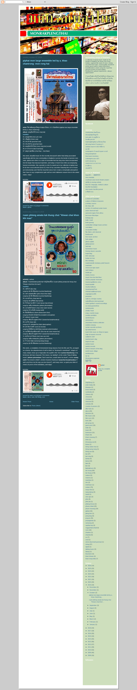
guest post (88, 425)
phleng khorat (89, 504)
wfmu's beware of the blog (93, 348)
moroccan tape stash (92, 267)
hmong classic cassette (93, 251)
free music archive (91, 237)
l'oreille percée (90, 139)
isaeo (87, 430)
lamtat (87, 458)
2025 (89, 568)
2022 (89, 576)
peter (102, 365)
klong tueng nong (91, 449)
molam (87, 487)
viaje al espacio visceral (93, 334)
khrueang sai (89, 442)
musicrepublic (89, 284)
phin (86, 499)
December (93, 587)
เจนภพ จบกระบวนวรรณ (93, 163)
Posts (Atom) (36, 405)
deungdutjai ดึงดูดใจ (91, 135)
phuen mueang (90, 508)
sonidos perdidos (91, 315)
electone (88, 413)
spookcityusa (89, 318)
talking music (89, 549)
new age (88, 497)
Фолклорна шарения (92, 358)
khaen (87, 435)
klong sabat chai (90, 446)
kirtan (87, 444)
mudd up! (88, 272)
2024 (89, 571)
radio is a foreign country (93, 299)
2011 (89, 647)
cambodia (88, 392)
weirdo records (90, 346)
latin (86, 463)
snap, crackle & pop (91, 313)
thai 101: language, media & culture (96, 184)
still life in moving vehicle (93, 182)
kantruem (88, 432)
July (91, 611)
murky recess (90, 275)
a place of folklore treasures (94, 201)
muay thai (88, 489)
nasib (87, 494)
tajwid (87, 547)
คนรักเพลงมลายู (90, 161)
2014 (89, 639)
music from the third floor (93, 277)
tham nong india (90, 558)
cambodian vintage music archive (96, 225)
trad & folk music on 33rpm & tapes (96, 332)
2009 (89, 652)
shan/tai (88, 535)
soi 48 (87, 149)
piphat (29, 207)
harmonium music (91, 248)
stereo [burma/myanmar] (93, 542)
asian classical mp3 (91, 210)
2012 (89, 644)
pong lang (88, 516)
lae (86, 454)
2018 (89, 628)
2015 (89, 636)
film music (88, 416)
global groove (89, 244)
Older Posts (75, 401)
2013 (89, 641)
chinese (88, 394)
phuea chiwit (89, 506)
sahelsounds (89, 308)
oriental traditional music (93, 291)
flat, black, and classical (93, 232)
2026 (89, 565)
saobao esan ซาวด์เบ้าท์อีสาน (94, 146)
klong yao (88, 451)
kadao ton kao (90, 258)
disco (29, 397)
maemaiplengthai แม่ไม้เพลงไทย (95, 142)
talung (87, 551)
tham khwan (89, 556)
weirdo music (89, 344)
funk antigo (89, 239)
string (87, 544)
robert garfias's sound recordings (96, 303)
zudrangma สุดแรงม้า (92, 158)
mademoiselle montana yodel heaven (97, 263)
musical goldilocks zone (93, 282)
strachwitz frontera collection (94, 322)
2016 (89, 633)
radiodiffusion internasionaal (94, 301)
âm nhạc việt (89, 206)
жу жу (87, 356)
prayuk (87, 518)
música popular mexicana (93, 279)
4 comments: (45, 205)
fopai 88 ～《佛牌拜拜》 (93, 175)
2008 (89, 655)
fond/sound (89, 234)
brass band (89, 389)
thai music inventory (91, 156)
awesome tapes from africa (94, 213)
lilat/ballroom (89, 468)
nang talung (89, 492)
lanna (87, 461)
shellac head (89, 310)
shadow (88, 532)
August (92, 608)
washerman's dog (91, 339)
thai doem (88, 554)
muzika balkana (90, 287)
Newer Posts (27, 401)
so (86, 537)
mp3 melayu (89, 270)
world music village (91, 351)
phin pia (87, 501)
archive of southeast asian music (96, 208)
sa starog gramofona (92, 306)
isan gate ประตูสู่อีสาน (92, 137)
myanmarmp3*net (91, 289)
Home (51, 401)
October (92, 592)
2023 (89, 574)
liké (86, 466)
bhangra (88, 387)
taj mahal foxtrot (90, 329)
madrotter (88, 265)
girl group (88, 423)
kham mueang (90, 437)
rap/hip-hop (89, 525)
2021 (89, 579)
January (92, 624)
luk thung (38, 397)
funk (33, 397)
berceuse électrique (91, 215)
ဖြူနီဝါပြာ (88, 360)
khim (87, 439)
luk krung (88, 470)
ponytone (88, 296)
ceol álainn (88, 227)
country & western (91, 406)
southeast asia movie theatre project (97, 180)
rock (43, 397)
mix (86, 482)
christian (88, 399)
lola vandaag (89, 260)
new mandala (89, 177)
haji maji (88, 246)
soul (86, 539)
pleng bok (88, 513)
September (93, 605)
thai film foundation (91, 187)
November (93, 590)
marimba (88, 480)
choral (87, 397)
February (93, 622)
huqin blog (88, 253)
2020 (89, 582)
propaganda (89, 520)
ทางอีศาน (88, 165)
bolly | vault (89, 220)
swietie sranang (90, 325)
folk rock (88, 418)
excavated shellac (91, 229)
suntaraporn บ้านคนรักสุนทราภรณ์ (96, 151)
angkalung (88, 382)
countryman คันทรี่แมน (92, 132)
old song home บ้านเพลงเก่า (94, 144)
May (91, 616)
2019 (89, 585)
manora (87, 478)
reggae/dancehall (91, 528)
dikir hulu (88, 408)
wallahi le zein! (90, 337)
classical (88, 401)
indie (86, 427)
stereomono (89, 320)
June (91, 613)
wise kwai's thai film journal (94, 189)
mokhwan (88, 485)
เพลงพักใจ (88, 168)
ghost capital (89, 241)
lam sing (88, 456)
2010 (89, 650)
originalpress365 (90, 294)
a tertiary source (90, 203)
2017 (89, 631)
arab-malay (89, 385)
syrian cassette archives (93, 327)
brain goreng (89, 222)
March (92, 619)
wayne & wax (89, 341)
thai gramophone (90, 154)
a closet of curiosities (92, 198)
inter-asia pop (89, 256)
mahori (87, 475)
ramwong (88, 523)
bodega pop (89, 218)
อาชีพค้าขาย (89, 191)
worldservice (89, 353)
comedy (88, 404)
